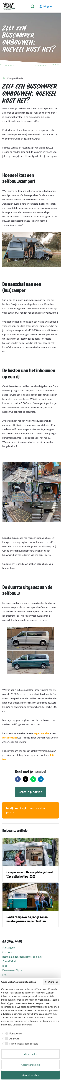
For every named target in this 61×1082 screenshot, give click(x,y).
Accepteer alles (30, 1075)
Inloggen (47, 6)
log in (24, 808)
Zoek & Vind (9, 961)
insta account (9, 737)
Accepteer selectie (30, 1064)
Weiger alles (30, 1054)
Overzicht (53, 982)
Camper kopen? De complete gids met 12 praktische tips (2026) (29, 874)
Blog (4, 965)
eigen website (41, 733)
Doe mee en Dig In (12, 970)
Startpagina (8, 947)
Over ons (7, 952)
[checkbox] (11, 1033)
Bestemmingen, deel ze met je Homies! (22, 956)
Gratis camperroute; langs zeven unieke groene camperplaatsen (27, 918)
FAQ (4, 974)
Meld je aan (12, 808)
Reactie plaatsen (30, 791)
